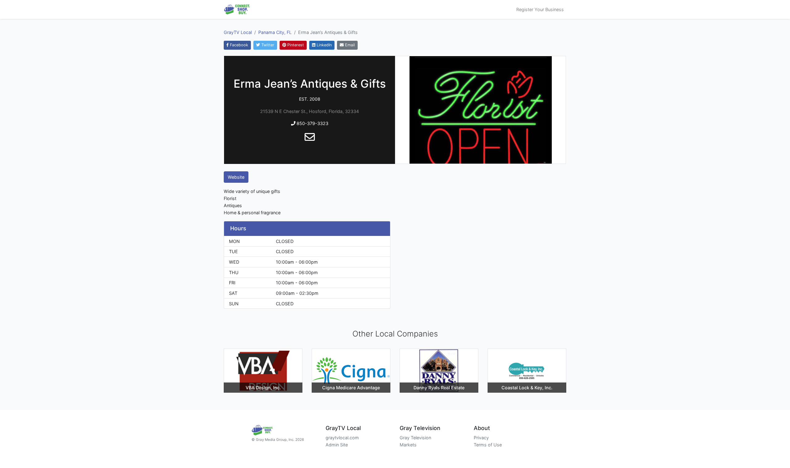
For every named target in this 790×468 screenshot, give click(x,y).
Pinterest (295, 45)
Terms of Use (488, 444)
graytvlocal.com (342, 437)
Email (349, 45)
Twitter (267, 45)
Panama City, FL (275, 32)
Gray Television (415, 437)
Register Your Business (540, 9)
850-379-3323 (311, 123)
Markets (408, 444)
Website (236, 177)
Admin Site (337, 444)
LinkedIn (323, 45)
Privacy (481, 437)
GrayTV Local (238, 32)
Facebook (238, 45)
